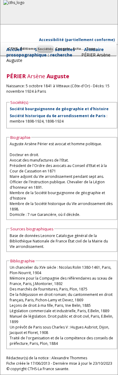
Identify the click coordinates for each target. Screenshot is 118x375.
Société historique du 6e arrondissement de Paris (58, 115)
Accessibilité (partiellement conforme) (77, 39)
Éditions (27, 48)
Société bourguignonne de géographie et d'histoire (59, 108)
